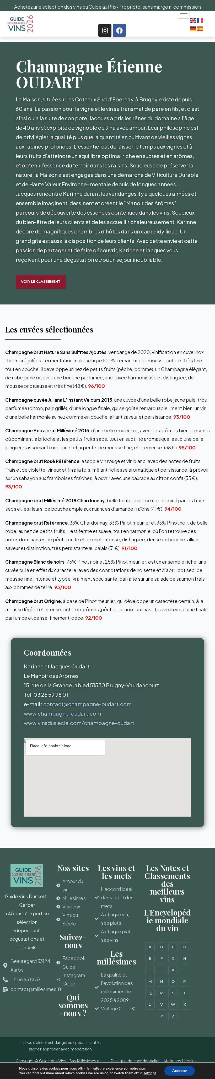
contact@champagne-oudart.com (87, 704)
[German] (193, 28)
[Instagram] (104, 30)
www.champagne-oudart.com (62, 713)
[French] (200, 20)
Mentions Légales (180, 1061)
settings (150, 1073)
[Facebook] (119, 30)
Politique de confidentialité (135, 1061)
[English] (193, 20)
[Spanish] (200, 28)
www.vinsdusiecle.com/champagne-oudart (79, 723)
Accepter (179, 1070)
